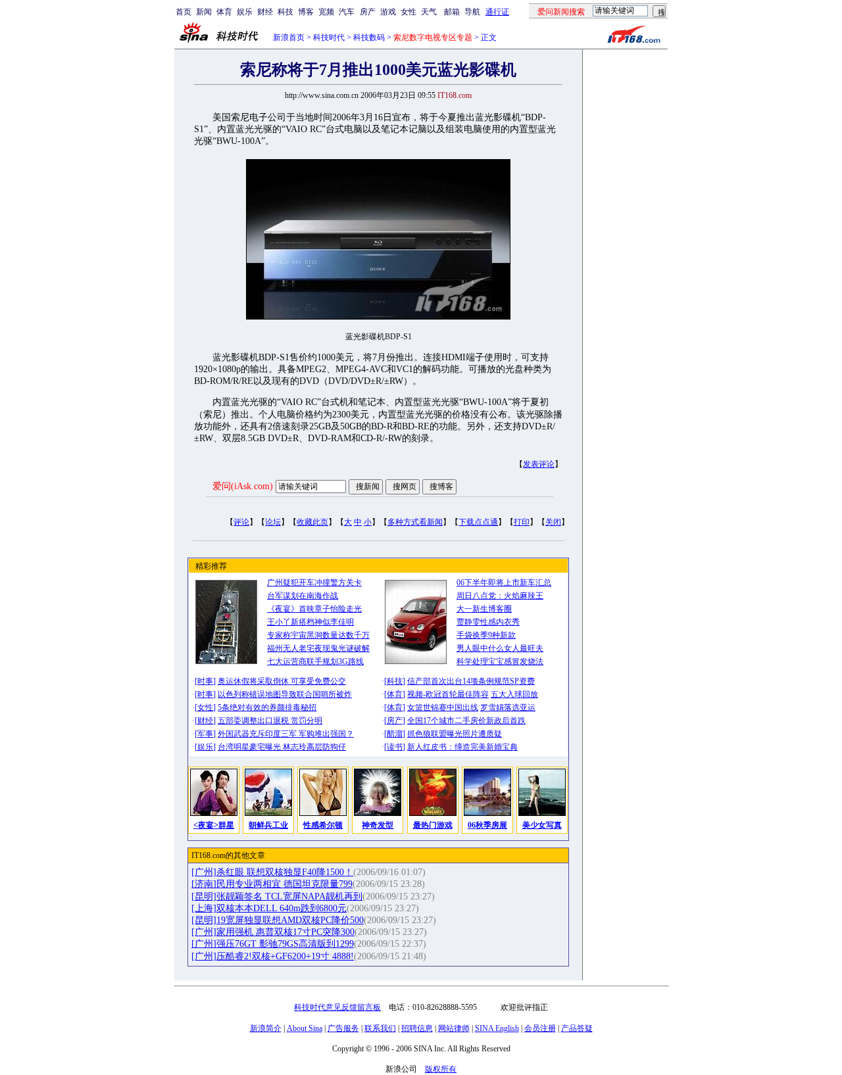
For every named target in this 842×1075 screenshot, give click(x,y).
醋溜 (395, 733)
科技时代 (329, 37)
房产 (368, 11)
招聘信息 (417, 1028)
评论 (241, 522)
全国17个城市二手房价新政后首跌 (466, 720)
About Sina (304, 1028)
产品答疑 (577, 1028)
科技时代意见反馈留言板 (337, 1007)
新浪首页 (289, 37)
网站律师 (454, 1028)
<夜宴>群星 (213, 825)
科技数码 (369, 37)
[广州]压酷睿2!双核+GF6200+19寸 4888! (272, 956)
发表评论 (539, 464)
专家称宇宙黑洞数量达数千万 (318, 635)
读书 (395, 747)
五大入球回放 (514, 694)
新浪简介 (266, 1028)
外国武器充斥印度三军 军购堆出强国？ (286, 733)
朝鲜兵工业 (268, 825)
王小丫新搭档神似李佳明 (310, 622)
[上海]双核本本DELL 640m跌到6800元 (269, 908)
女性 (408, 11)
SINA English (497, 1028)
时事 (205, 681)
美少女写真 (542, 825)
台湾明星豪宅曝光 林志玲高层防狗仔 (282, 747)
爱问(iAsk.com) (242, 486)
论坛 (273, 522)
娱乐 (245, 11)
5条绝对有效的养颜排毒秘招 (267, 707)
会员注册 (540, 1028)
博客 (306, 11)
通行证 (497, 11)
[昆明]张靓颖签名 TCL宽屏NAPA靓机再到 (276, 896)
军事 (205, 733)
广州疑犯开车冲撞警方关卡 (314, 582)
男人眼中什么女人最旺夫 (500, 648)
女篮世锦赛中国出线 (442, 707)
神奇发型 (377, 825)
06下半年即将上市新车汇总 (504, 582)
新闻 (204, 11)
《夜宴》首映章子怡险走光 (314, 608)
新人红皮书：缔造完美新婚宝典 (462, 747)
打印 (522, 522)
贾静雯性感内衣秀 (488, 622)
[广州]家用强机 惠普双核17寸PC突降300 (273, 932)
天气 (429, 11)
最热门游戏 (433, 825)
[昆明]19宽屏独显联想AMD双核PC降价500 (277, 920)
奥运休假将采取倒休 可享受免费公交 (282, 681)
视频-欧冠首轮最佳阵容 (448, 694)
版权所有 (441, 1069)
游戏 (388, 11)
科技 (285, 11)
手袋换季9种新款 (486, 635)
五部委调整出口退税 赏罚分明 (270, 720)
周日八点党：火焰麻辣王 (500, 595)
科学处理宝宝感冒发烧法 (500, 661)
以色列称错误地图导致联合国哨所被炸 (285, 694)
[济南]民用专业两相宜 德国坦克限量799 (272, 884)
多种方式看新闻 (415, 522)
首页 (183, 11)
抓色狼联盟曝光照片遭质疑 (454, 733)
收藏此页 (312, 522)
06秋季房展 (487, 825)
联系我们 (380, 1028)
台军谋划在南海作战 (302, 595)
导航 (472, 11)
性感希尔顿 (323, 825)
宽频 (326, 11)
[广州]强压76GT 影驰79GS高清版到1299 (272, 944)
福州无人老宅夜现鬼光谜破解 (318, 648)
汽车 (347, 11)
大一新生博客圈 (484, 608)
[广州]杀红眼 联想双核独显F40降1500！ (272, 872)
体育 (224, 11)
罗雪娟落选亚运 (507, 707)
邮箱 (452, 11)
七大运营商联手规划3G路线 (315, 661)
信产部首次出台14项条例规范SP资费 (471, 681)
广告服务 (343, 1028)
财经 (265, 11)
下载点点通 (478, 522)
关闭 (553, 522)
